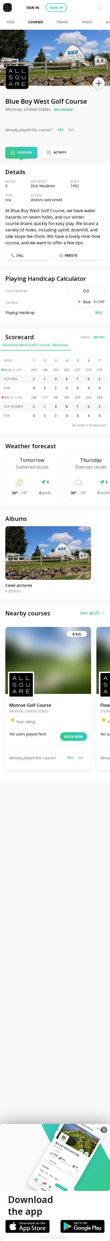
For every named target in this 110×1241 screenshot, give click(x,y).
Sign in (32, 7)
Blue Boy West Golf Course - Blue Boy (35, 344)
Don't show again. (55, 1237)
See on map (63, 109)
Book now (73, 736)
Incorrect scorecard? (89, 425)
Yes (60, 130)
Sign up (56, 7)
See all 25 (89, 613)
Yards (84, 337)
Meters (99, 337)
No (71, 130)
